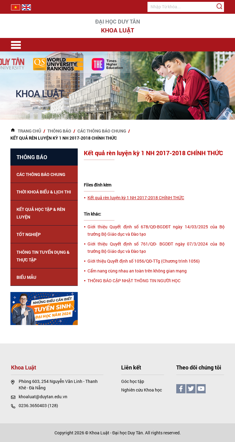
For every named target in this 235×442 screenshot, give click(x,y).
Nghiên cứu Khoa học (141, 390)
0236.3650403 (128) (38, 405)
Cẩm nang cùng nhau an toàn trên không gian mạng (137, 271)
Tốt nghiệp (29, 234)
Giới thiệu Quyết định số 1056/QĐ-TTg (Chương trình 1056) (144, 261)
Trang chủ (29, 131)
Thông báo (59, 131)
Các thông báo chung (101, 131)
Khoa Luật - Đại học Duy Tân (116, 433)
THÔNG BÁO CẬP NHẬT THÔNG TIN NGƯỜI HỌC (134, 280)
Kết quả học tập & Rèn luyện (41, 213)
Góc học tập (132, 381)
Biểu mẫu (26, 277)
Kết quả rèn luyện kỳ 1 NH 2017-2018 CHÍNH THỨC (136, 197)
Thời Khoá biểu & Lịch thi (44, 192)
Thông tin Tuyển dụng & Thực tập (43, 256)
